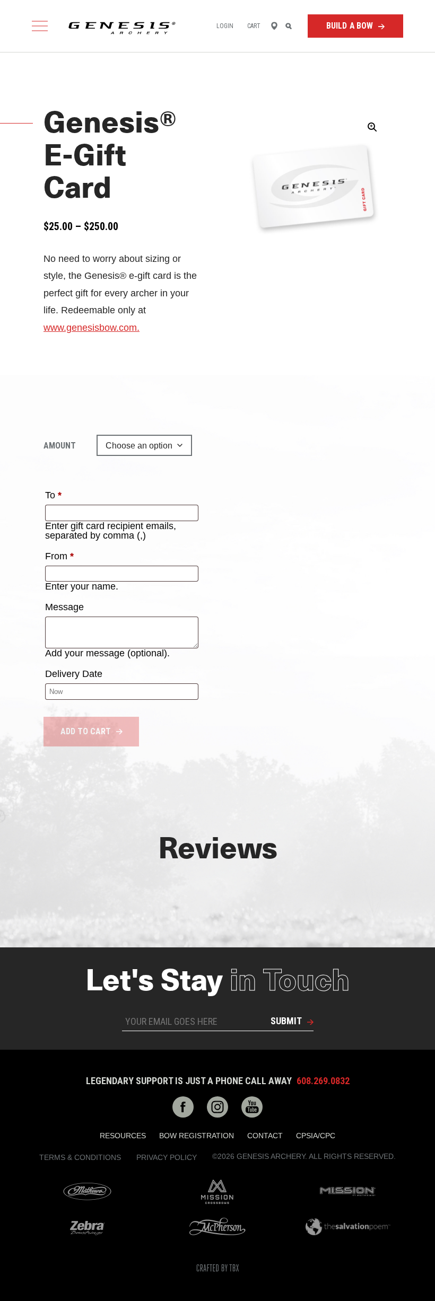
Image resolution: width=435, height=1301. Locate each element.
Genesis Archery (122, 28)
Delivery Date (73, 674)
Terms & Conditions (80, 1157)
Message (64, 607)
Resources (123, 1135)
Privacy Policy (166, 1157)
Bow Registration (196, 1135)
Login (225, 26)
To (53, 495)
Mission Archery (348, 1191)
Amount (60, 446)
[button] (372, 127)
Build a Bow (349, 26)
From (59, 556)
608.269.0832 (323, 1081)
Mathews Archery (87, 1191)
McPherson (217, 1226)
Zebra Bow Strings (87, 1226)
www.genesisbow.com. (92, 327)
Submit (286, 1020)
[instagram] (217, 1107)
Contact (265, 1135)
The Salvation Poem (348, 1226)
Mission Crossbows (217, 1192)
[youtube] (252, 1107)
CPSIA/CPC (315, 1135)
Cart (253, 26)
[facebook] (183, 1107)
